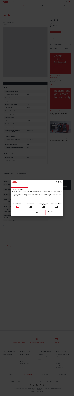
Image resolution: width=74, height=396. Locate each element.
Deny (37, 212)
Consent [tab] (19, 185)
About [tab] (54, 185)
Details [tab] (37, 185)
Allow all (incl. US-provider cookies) (53, 212)
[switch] (30, 207)
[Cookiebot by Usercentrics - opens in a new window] (57, 182)
